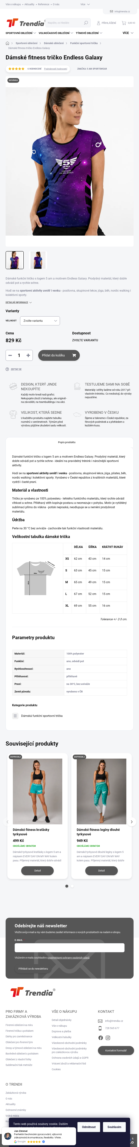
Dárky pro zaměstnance (19, 1036)
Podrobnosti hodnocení (55, 69)
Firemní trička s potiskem (19, 1030)
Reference (43, 4)
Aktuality (29, 4)
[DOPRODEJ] (37, 792)
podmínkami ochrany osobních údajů (69, 957)
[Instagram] (108, 1037)
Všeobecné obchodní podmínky (69, 1042)
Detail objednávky (61, 1020)
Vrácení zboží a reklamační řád (69, 1063)
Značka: (92, 69)
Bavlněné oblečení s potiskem (22, 1053)
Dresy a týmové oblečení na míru (24, 1048)
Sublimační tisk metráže (19, 1065)
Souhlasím (114, 1127)
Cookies (56, 1069)
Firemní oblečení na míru (19, 1025)
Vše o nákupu (13, 4)
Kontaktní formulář (116, 1050)
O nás (56, 4)
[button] (67, 886)
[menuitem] (21, 33)
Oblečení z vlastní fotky (18, 1059)
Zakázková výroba (16, 1092)
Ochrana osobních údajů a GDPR (70, 1057)
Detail (37, 870)
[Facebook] (100, 1037)
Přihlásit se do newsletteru (33, 968)
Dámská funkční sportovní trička (42, 716)
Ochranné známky (16, 1110)
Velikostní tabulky (61, 1037)
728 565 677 (112, 1028)
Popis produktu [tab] (66, 442)
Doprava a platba (61, 1031)
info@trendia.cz (114, 1020)
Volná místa (12, 1115)
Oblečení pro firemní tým (19, 1042)
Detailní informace (17, 302)
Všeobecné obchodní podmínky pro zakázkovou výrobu (69, 1050)
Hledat (86, 22)
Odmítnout (89, 1127)
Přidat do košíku (53, 355)
